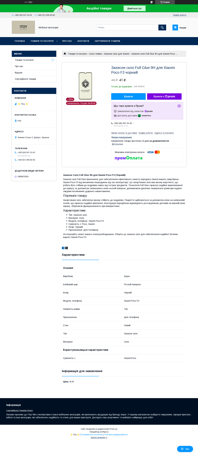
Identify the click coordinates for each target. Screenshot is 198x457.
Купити (128, 96)
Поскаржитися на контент (92, 435)
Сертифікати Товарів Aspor (19, 410)
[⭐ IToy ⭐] (23, 33)
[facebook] (63, 248)
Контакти (83, 41)
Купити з (159, 96)
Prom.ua (113, 429)
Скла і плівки (95, 54)
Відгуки (18, 72)
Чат (187, 449)
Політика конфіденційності (116, 435)
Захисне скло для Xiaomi (116, 54)
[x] (66, 248)
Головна (20, 41)
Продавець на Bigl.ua (99, 432)
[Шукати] (162, 27)
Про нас (67, 41)
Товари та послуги (42, 41)
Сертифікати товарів (107, 41)
